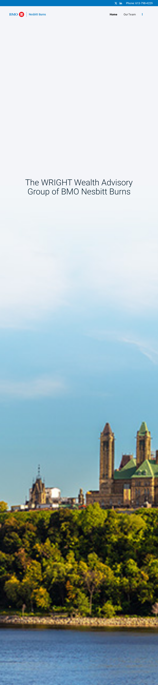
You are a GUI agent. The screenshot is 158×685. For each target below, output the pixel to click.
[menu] (142, 15)
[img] (79, 342)
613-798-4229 (144, 3)
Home (113, 14)
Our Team (130, 14)
